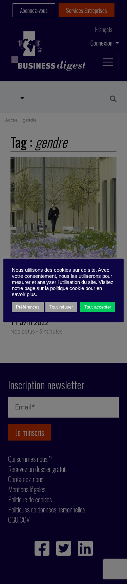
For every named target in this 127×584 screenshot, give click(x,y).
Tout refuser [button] (61, 307)
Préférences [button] (28, 307)
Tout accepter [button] (97, 307)
